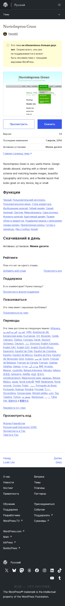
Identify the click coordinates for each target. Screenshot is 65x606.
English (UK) (9, 347)
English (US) (23, 347)
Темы (6, 14)
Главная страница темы (16, 153)
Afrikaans (55, 328)
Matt (7, 536)
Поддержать (43, 515)
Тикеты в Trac (10, 434)
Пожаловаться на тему (15, 312)
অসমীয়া (28, 332)
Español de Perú (42, 355)
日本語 (6, 374)
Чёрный (7, 200)
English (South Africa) (42, 347)
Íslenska (47, 370)
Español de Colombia (45, 351)
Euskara (29, 358)
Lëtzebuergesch (12, 378)
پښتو (32, 385)
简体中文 (12, 400)
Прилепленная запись (32, 225)
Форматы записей (13, 216)
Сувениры (41, 520)
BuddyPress (11, 548)
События (39, 509)
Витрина (39, 476)
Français (43, 362)
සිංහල (47, 389)
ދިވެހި (27, 343)
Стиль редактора (41, 204)
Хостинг (8, 488)
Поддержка (10, 509)
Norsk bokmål (26, 381)
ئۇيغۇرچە (26, 397)
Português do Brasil (46, 385)
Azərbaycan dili (41, 332)
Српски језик (24, 393)
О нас (6, 476)
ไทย (57, 393)
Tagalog (7, 397)
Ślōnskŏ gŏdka (39, 393)
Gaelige (53, 362)
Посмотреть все (53, 270)
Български (29, 336)
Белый (34, 229)
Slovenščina (9, 393)
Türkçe (17, 397)
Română (29, 389)
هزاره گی (33, 366)
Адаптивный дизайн (34, 216)
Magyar (7, 370)
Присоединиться (44, 504)
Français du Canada (27, 362)
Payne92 (13, 33)
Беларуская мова (12, 336)
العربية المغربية (10, 332)
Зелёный (8, 212)
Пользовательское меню (17, 204)
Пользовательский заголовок (29, 200)
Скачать (49, 124)
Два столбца (22, 229)
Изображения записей (15, 208)
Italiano (56, 370)
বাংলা (38, 336)
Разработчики (11, 515)
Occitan (17, 385)
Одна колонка (50, 212)
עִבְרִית (25, 366)
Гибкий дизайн (37, 208)
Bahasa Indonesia (33, 370)
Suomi (46, 358)
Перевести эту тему (14, 407)
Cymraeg (28, 339)
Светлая (18, 212)
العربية (22, 332)
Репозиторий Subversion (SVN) (20, 427)
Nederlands (47, 381)
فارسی (38, 358)
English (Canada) (50, 343)
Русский (39, 389)
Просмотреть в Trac (14, 431)
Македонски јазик (31, 378)
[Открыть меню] (60, 5)
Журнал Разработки (14, 423)
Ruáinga (19, 389)
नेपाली (37, 381)
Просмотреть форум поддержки (21, 291)
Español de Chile (24, 351)
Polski (25, 385)
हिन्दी (41, 366)
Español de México (23, 355)
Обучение (9, 504)
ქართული (16, 374)
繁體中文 (24, 400)
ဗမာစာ (15, 381)
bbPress (9, 542)
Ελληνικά (35, 343)
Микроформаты (32, 212)
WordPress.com (14, 531)
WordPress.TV (13, 520)
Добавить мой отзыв (14, 270)
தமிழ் (51, 393)
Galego (17, 366)
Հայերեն (17, 370)
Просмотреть (19, 124)
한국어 (40, 374)
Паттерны (40, 493)
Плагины (39, 488)
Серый (49, 208)
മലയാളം (46, 378)
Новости (8, 482)
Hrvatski (48, 366)
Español (7, 355)
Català (55, 336)
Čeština (18, 339)
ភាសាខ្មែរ (26, 374)
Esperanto (8, 351)
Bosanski (45, 336)
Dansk (37, 339)
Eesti (21, 358)
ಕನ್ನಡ (33, 374)
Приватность (11, 493)
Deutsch (19, 343)
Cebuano (8, 339)
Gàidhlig (7, 366)
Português (8, 389)
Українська (37, 397)
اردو (47, 397)
